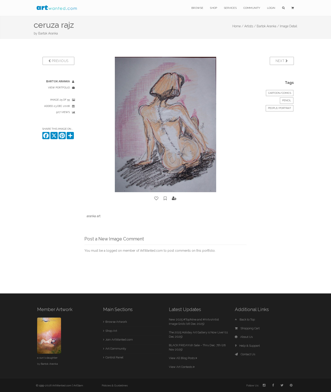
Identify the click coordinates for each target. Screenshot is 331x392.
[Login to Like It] (156, 198)
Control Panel (114, 357)
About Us (246, 337)
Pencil (286, 100)
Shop (213, 7)
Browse (197, 7)
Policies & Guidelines (115, 385)
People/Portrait (279, 108)
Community (251, 7)
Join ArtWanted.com (119, 339)
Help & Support (249, 345)
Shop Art (111, 330)
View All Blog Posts (182, 358)
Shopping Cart (250, 328)
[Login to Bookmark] (165, 198)
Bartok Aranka (48, 33)
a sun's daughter (47, 357)
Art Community (115, 348)
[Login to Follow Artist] (174, 198)
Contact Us (247, 354)
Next (281, 61)
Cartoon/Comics (279, 93)
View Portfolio (59, 87)
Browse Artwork (116, 321)
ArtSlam (78, 385)
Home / (237, 26)
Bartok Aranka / (268, 26)
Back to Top (247, 319)
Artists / (250, 26)
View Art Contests (181, 367)
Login (271, 7)
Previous (59, 61)
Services (230, 7)
